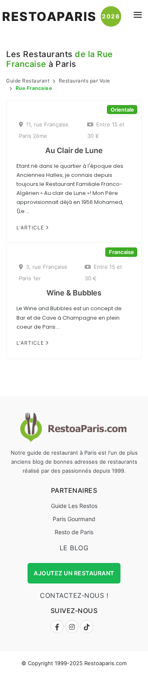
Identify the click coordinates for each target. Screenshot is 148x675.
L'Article (31, 227)
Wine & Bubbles (74, 292)
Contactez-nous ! (74, 595)
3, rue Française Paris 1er (43, 272)
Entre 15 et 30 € (106, 130)
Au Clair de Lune (73, 150)
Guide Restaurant (27, 81)
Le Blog (74, 548)
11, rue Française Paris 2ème (44, 130)
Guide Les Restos (74, 505)
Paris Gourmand (74, 518)
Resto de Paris (74, 532)
